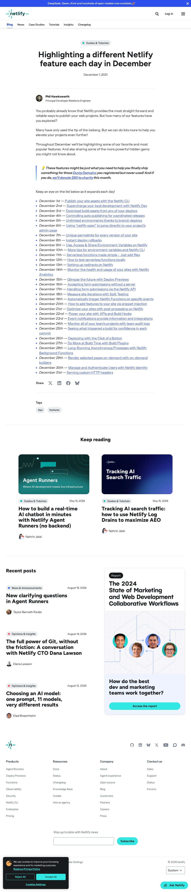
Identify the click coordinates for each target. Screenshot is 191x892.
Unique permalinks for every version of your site (101, 235)
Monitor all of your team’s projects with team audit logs (109, 323)
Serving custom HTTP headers (90, 372)
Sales (150, 769)
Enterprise (12, 809)
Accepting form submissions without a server (101, 284)
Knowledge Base (63, 789)
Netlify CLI (12, 802)
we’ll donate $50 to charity (72, 178)
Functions (11, 782)
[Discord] (183, 746)
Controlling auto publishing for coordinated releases (105, 216)
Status (57, 775)
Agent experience (110, 775)
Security (11, 795)
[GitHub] (132, 746)
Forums (151, 789)
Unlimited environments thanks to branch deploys (104, 220)
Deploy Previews (16, 775)
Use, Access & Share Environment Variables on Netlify (106, 245)
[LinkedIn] (140, 746)
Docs (56, 769)
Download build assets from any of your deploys (101, 211)
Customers (106, 795)
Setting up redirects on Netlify (90, 265)
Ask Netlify (176, 885)
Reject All (20, 876)
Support (151, 775)
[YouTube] (166, 746)
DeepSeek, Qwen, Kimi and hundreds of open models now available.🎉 (91, 3)
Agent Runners (15, 769)
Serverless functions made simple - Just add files (103, 255)
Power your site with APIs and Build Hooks (100, 314)
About (103, 769)
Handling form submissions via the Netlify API (101, 289)
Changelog (84, 24)
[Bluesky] (148, 746)
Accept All (51, 876)
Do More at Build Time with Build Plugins (98, 343)
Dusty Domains (85, 173)
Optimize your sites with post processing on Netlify (105, 309)
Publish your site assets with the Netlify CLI (97, 201)
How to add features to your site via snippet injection (107, 304)
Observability (13, 789)
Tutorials (54, 24)
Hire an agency (61, 802)
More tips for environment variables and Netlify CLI (106, 250)
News (20, 24)
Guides (57, 795)
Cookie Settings (73, 862)
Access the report (145, 706)
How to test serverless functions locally (96, 260)
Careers (104, 809)
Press (103, 816)
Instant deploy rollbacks (84, 240)
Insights (68, 24)
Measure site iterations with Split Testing (98, 294)
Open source (107, 782)
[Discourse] (175, 746)
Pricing (10, 816)
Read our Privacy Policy (26, 868)
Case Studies (37, 24)
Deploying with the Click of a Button (95, 338)
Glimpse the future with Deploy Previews (98, 279)
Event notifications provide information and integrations (110, 318)
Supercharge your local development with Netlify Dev (107, 206)
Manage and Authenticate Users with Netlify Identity (108, 368)
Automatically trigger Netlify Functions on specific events (111, 299)
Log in (169, 13)
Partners (105, 802)
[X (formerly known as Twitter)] (157, 746)
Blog (10, 24)
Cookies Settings (36, 884)
